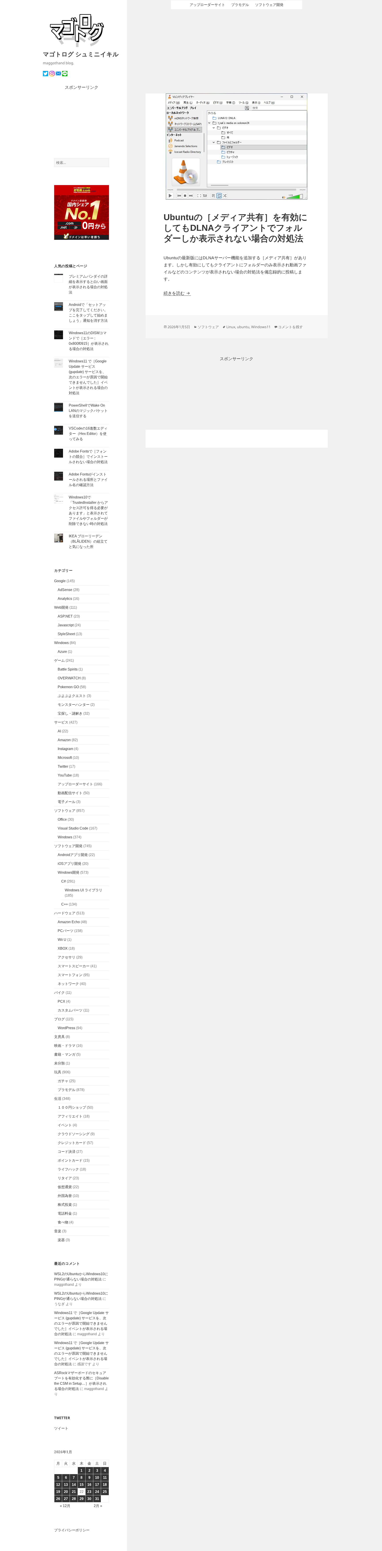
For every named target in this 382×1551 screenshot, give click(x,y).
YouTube (65, 775)
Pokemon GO (68, 687)
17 (97, 1485)
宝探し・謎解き (70, 713)
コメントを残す (290, 326)
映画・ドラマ (64, 1045)
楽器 (61, 1240)
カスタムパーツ (70, 1010)
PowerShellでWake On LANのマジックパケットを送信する (88, 410)
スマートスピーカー (74, 966)
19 (58, 1492)
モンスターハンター (74, 704)
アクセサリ (66, 957)
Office (62, 819)
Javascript (66, 625)
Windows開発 (68, 872)
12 (58, 1485)
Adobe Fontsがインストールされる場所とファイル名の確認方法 (88, 479)
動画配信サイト (70, 793)
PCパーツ (65, 931)
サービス (61, 722)
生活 (57, 1098)
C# (63, 881)
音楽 (57, 1231)
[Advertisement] (82, 124)
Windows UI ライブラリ (83, 890)
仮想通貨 (65, 1187)
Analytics (65, 598)
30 (89, 1499)
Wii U (62, 939)
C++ (64, 904)
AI (59, 731)
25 (105, 1492)
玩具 (57, 1072)
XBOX (63, 948)
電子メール (66, 802)
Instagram (65, 749)
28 (74, 1499)
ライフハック (68, 1169)
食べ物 (63, 1222)
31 (97, 1499)
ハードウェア (64, 913)
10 (97, 1477)
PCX (61, 1001)
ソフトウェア (64, 810)
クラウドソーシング (74, 1134)
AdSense (65, 590)
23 (89, 1492)
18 (105, 1485)
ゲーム (59, 660)
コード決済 (66, 1151)
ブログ (59, 1019)
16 (89, 1485)
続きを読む (177, 293)
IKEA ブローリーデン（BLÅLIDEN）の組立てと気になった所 (88, 541)
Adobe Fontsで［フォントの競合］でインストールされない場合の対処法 (88, 456)
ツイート (61, 1428)
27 (66, 1499)
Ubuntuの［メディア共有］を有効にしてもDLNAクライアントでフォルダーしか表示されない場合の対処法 (236, 227)
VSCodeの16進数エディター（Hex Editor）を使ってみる (88, 433)
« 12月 (65, 1506)
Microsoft (65, 757)
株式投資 (65, 1204)
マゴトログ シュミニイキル (81, 54)
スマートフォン (70, 975)
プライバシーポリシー (72, 1530)
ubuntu (243, 326)
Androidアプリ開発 (73, 855)
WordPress (66, 1028)
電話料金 (65, 1213)
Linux (230, 326)
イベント (65, 1125)
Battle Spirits (68, 669)
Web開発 (61, 607)
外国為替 (65, 1196)
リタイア (65, 1178)
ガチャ (63, 1081)
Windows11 (261, 326)
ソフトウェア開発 (68, 846)
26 (58, 1499)
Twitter (63, 766)
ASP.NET (65, 616)
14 (74, 1485)
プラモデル (66, 1090)
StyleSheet (66, 634)
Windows (61, 643)
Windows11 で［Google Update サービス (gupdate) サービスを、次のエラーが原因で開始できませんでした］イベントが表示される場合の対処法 (88, 377)
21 (74, 1492)
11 (105, 1477)
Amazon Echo (69, 922)
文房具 (59, 1037)
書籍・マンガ (64, 1054)
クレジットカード (72, 1143)
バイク (59, 992)
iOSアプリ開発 (69, 863)
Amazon (64, 740)
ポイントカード (70, 1160)
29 (82, 1499)
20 (66, 1492)
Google (60, 581)
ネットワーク (68, 984)
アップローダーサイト (75, 784)
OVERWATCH (69, 678)
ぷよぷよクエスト (72, 696)
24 (97, 1492)
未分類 (59, 1063)
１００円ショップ (72, 1107)
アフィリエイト (70, 1116)
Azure (62, 651)
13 (66, 1485)
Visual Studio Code (73, 828)
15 (82, 1485)
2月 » (98, 1506)
